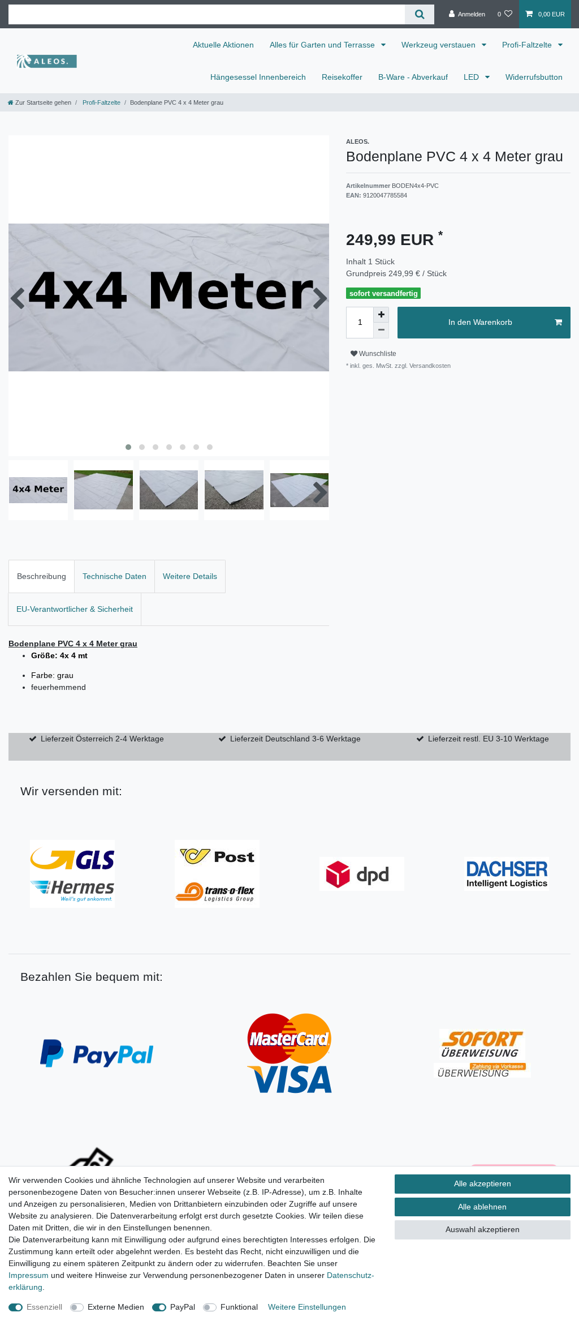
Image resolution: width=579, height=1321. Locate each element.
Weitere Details (190, 576)
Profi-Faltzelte (528, 44)
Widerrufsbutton (534, 77)
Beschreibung (41, 576)
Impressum (28, 1275)
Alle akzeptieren (482, 1183)
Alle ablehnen (482, 1206)
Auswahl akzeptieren (483, 1229)
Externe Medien (116, 1306)
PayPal (182, 1306)
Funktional (239, 1306)
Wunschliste (376, 354)
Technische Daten (114, 576)
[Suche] (419, 14)
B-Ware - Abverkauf (413, 77)
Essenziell (44, 1306)
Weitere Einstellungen (307, 1306)
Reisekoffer (342, 77)
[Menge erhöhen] (381, 315)
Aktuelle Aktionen (223, 44)
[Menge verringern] (381, 330)
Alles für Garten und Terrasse (323, 44)
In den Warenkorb (480, 322)
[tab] (41, 576)
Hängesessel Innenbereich (258, 77)
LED (472, 77)
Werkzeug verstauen (439, 44)
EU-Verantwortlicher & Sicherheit (74, 609)
